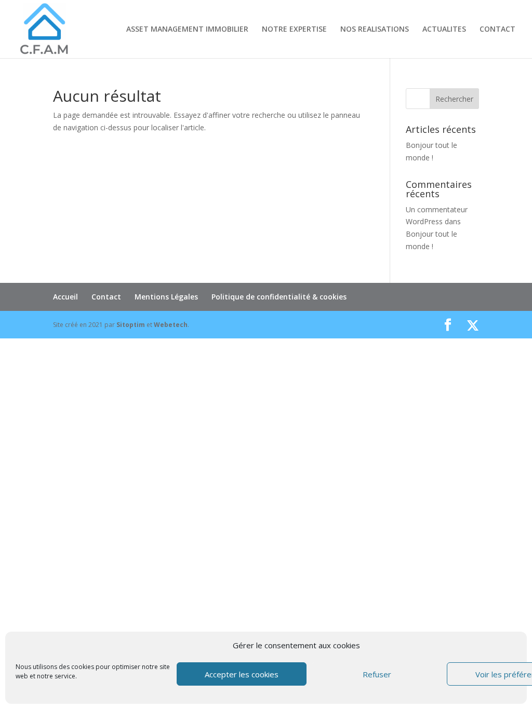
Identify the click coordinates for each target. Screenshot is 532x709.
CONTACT (497, 29)
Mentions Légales (166, 297)
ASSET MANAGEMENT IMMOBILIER (187, 29)
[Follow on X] (473, 325)
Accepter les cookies (241, 674)
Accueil (65, 297)
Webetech (171, 324)
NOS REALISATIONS (374, 29)
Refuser (377, 674)
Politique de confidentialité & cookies (279, 297)
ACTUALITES (444, 29)
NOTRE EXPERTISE (294, 29)
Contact (106, 297)
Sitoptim (130, 324)
